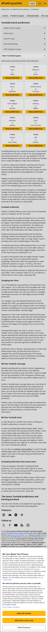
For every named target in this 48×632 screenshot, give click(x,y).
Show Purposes (24, 627)
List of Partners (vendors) (11, 607)
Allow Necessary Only (24, 620)
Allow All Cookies (24, 613)
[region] (24, 589)
